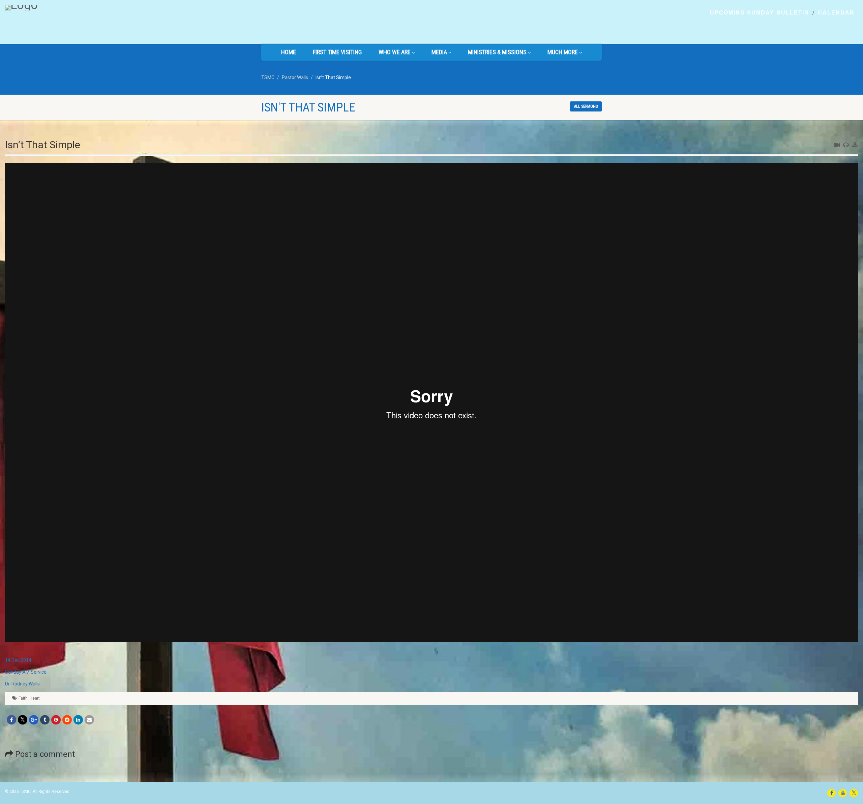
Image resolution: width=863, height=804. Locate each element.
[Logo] (143, 7)
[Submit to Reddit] (67, 720)
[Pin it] (56, 720)
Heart (35, 698)
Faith (23, 698)
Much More (562, 52)
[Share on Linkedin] (78, 720)
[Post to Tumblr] (45, 720)
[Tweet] (22, 720)
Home (288, 52)
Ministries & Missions (497, 52)
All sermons (586, 106)
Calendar (836, 12)
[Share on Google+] (33, 720)
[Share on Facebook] (11, 720)
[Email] (89, 720)
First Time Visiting (337, 52)
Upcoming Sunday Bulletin (759, 12)
